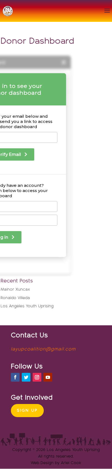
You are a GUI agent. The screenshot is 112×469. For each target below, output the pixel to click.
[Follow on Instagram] (37, 377)
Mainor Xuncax (15, 289)
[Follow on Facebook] (15, 377)
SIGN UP (27, 410)
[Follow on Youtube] (47, 377)
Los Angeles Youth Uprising (27, 306)
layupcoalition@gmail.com (43, 349)
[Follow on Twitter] (26, 377)
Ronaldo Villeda (15, 298)
